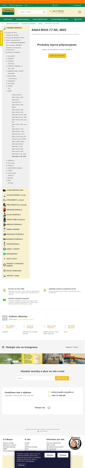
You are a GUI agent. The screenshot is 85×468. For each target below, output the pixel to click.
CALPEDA (11, 61)
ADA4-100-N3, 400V (17, 104)
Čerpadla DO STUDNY (12, 35)
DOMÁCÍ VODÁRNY (13, 229)
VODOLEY (11, 175)
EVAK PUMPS (12, 76)
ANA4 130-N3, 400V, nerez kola (19, 121)
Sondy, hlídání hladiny (18, 141)
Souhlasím (63, 455)
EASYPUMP (11, 73)
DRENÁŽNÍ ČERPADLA (14, 210)
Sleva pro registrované (15, 5)
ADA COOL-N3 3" (17, 102)
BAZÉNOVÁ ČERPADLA (15, 239)
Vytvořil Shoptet (43, 431)
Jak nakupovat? (51, 449)
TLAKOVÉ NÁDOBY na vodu (16, 195)
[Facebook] (49, 407)
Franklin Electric (12, 78)
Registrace (78, 5)
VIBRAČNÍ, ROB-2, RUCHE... (16, 71)
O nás (26, 445)
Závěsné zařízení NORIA (19, 139)
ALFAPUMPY (11, 56)
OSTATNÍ (10, 183)
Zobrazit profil (72, 347)
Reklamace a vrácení (9, 445)
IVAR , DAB (11, 68)
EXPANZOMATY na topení (15, 200)
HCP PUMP (11, 83)
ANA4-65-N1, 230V (17, 146)
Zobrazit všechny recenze (26, 319)
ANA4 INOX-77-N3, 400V (19, 156)
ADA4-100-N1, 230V (17, 97)
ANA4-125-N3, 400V (17, 149)
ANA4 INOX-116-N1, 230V (19, 117)
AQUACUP (11, 58)
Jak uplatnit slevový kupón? (55, 447)
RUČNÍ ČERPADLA (13, 244)
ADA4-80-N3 (15, 99)
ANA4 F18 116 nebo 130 (19, 136)
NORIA (10, 91)
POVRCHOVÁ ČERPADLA (15, 234)
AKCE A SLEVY (12, 258)
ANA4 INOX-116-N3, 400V (19, 114)
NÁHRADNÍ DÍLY (12, 254)
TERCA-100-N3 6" (17, 94)
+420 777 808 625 (58, 11)
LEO (9, 88)
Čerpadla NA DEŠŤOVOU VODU (15, 37)
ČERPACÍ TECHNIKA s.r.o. (15, 66)
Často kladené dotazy (10, 451)
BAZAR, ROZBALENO (14, 270)
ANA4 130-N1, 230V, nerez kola (19, 125)
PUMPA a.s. (11, 165)
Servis (27, 449)
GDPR (5, 449)
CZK (56, 5)
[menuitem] (8, 19)
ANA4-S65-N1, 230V (17, 129)
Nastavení (21, 465)
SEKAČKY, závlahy (13, 275)
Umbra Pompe (12, 173)
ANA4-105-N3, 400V (17, 109)
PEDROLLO (11, 160)
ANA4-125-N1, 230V (17, 151)
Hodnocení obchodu (31, 447)
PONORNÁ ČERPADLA (14, 28)
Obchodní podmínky (9, 447)
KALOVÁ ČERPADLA (14, 214)
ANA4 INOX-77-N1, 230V (19, 154)
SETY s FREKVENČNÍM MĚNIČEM (15, 42)
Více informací (29, 461)
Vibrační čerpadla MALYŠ (13, 40)
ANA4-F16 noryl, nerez (18, 134)
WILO (9, 180)
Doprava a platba (8, 443)
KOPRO (10, 86)
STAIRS (10, 170)
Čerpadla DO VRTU (11, 32)
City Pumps (11, 63)
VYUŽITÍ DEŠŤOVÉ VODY (15, 190)
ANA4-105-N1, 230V (17, 112)
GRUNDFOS (11, 81)
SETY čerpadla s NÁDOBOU (14, 45)
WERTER (10, 178)
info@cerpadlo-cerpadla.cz (62, 392)
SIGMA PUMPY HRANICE (15, 168)
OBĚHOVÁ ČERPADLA (14, 224)
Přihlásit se (62, 378)
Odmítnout (50, 455)
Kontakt (4, 5)
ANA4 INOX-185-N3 (17, 144)
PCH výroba (11, 163)
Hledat (44, 12)
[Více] (78, 19)
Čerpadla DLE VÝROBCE (13, 52)
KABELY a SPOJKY (13, 249)
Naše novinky (50, 445)
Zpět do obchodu (57, 55)
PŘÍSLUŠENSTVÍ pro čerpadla (17, 205)
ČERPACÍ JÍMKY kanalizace (16, 219)
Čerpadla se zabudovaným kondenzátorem (13, 48)
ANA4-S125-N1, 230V (18, 131)
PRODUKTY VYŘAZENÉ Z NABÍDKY (15, 265)
